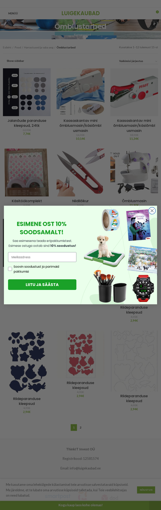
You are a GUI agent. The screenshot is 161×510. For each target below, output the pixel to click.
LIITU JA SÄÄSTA (42, 284)
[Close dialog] (152, 210)
